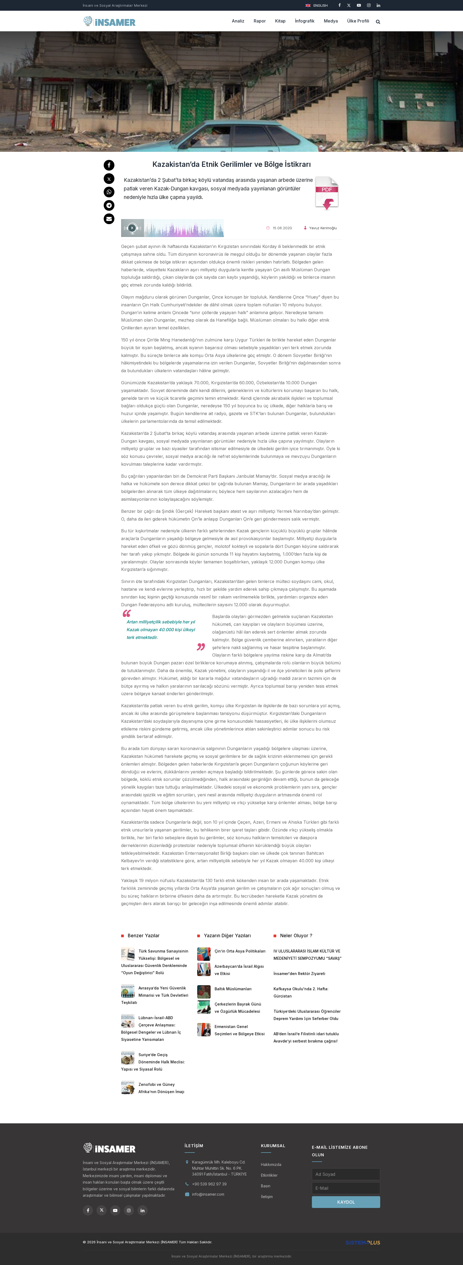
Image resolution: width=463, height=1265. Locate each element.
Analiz (238, 21)
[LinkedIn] (378, 5)
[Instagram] (369, 5)
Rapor (260, 21)
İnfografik (305, 21)
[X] (349, 5)
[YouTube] (359, 5)
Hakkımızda (271, 1164)
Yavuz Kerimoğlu (323, 228)
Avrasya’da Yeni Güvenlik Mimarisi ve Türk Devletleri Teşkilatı (154, 995)
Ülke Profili (358, 21)
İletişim (267, 1196)
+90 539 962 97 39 (209, 1184)
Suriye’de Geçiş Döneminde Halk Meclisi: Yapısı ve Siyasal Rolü (153, 1061)
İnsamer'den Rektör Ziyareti (299, 973)
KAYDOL (346, 1202)
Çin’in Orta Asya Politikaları (240, 951)
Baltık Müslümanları (233, 989)
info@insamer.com (208, 1194)
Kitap (280, 21)
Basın (265, 1186)
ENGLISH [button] (320, 5)
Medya (331, 21)
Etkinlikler (269, 1175)
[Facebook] (339, 5)
